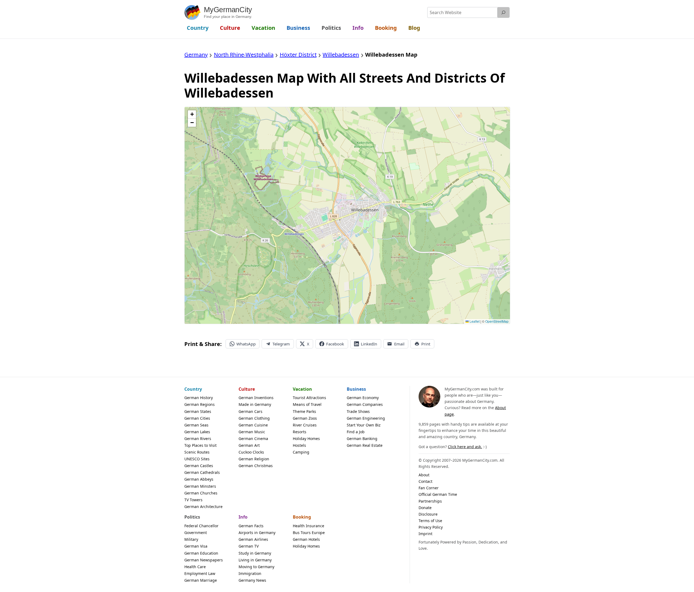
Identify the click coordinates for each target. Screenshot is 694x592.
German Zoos (305, 418)
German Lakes (197, 431)
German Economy (363, 397)
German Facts (251, 525)
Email (399, 344)
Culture (247, 389)
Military (191, 539)
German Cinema (253, 438)
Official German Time (438, 494)
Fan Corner (429, 487)
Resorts (299, 431)
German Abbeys (198, 479)
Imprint (425, 533)
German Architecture (203, 506)
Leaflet (474, 321)
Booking (302, 517)
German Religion (254, 458)
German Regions (199, 404)
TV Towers (193, 499)
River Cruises (305, 425)
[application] (347, 215)
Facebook (335, 344)
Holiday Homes (306, 438)
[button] (192, 114)
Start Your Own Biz (364, 425)
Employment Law (199, 573)
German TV (249, 546)
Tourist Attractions (309, 397)
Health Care (195, 566)
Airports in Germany (257, 532)
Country (193, 389)
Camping (301, 452)
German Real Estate (365, 445)
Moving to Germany (256, 566)
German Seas (196, 425)
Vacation (302, 389)
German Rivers (197, 438)
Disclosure (428, 514)
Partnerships (430, 501)
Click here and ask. (465, 446)
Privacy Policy (431, 527)
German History (198, 397)
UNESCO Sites (197, 458)
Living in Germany (255, 559)
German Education (201, 553)
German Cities (197, 418)
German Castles (198, 465)
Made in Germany (255, 404)
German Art (249, 445)
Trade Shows (358, 411)
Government (195, 532)
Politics (192, 517)
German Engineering (366, 418)
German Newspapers (203, 559)
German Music (252, 431)
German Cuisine (253, 425)
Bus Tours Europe (309, 532)
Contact (425, 481)
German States (197, 411)
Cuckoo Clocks (251, 452)
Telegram (281, 344)
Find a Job (356, 431)
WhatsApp (246, 344)
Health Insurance (308, 525)
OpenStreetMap (497, 321)
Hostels (299, 445)
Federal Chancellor (201, 525)
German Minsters (200, 486)
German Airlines (253, 539)
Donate (425, 507)
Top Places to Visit (200, 445)
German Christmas (256, 465)
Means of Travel (307, 404)
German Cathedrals (202, 472)
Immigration (250, 573)
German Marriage (200, 580)
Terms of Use (430, 520)
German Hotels (306, 539)
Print (425, 344)
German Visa (195, 546)
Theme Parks (304, 411)
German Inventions (256, 397)
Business (356, 389)
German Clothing (254, 418)
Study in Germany (255, 553)
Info (243, 517)
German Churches (200, 493)
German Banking (362, 438)
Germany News (252, 580)
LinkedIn (369, 344)
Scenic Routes (197, 452)
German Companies (365, 404)
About (424, 474)
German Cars (250, 411)
